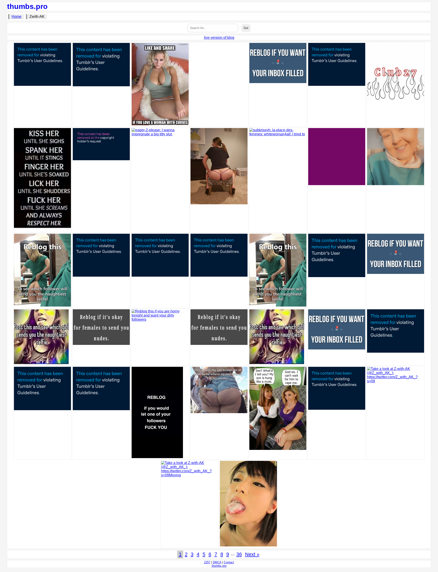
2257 (207, 562)
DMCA (217, 562)
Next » (252, 554)
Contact (229, 562)
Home (16, 16)
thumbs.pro (27, 6)
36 (239, 554)
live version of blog (219, 37)
